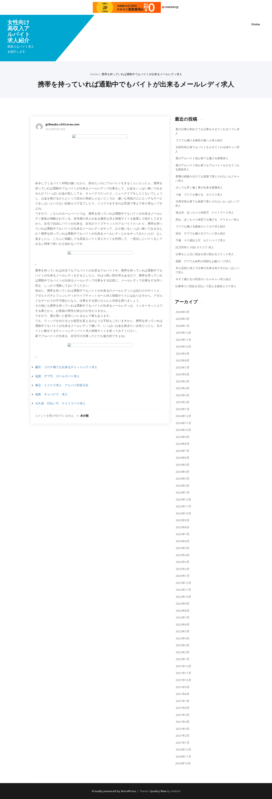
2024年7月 (182, 451)
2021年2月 (182, 735)
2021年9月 (182, 687)
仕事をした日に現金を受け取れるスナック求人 (205, 254)
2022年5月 (182, 631)
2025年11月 (183, 339)
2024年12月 (183, 416)
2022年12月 (183, 583)
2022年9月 (182, 603)
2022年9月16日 (55, 129)
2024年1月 (182, 492)
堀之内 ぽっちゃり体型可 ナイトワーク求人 (205, 212)
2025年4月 (182, 388)
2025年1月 (182, 409)
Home (255, 24)
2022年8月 (182, 610)
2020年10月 (183, 763)
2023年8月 (182, 527)
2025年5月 (182, 381)
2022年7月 (182, 617)
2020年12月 (183, 749)
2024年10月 (183, 430)
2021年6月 (182, 708)
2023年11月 (183, 506)
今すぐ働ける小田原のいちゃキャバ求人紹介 (203, 279)
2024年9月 (182, 437)
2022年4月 (182, 638)
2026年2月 (182, 319)
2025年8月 (182, 360)
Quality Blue (158, 791)
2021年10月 (183, 680)
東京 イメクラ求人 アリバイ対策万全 (61, 385)
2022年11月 (183, 589)
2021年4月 (182, 721)
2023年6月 (182, 541)
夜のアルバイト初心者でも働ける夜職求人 (202, 158)
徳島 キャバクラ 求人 (51, 394)
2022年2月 (182, 652)
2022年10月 (183, 596)
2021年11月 (183, 673)
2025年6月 (182, 374)
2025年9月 (182, 353)
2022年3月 (182, 645)
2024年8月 (182, 444)
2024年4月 (182, 471)
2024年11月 (183, 423)
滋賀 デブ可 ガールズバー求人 (57, 376)
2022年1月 (182, 659)
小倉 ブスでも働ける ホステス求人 (199, 194)
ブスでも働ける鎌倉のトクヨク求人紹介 (201, 226)
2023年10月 (183, 513)
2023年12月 (183, 499)
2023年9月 (182, 520)
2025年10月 (183, 346)
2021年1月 (182, 742)
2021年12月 (183, 666)
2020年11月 (183, 756)
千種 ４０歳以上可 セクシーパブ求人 (201, 240)
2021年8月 (182, 694)
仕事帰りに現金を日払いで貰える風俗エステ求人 (205, 286)
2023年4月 (182, 555)
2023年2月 (182, 569)
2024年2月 (182, 485)
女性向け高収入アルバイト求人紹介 (18, 31)
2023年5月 (182, 548)
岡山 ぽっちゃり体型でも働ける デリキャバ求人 (207, 219)
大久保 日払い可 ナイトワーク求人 (60, 403)
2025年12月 (183, 332)
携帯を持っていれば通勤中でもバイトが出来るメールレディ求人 (142, 74)
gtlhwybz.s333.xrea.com (62, 124)
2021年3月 (182, 728)
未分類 (84, 415)
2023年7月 (182, 534)
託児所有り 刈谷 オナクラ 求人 (195, 247)
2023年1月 (182, 576)
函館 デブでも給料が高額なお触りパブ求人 (203, 261)
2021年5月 (182, 715)
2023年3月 (182, 562)
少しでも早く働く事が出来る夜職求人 (199, 187)
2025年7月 (182, 367)
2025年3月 (182, 395)
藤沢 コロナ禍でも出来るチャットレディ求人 (66, 367)
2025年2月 (182, 402)
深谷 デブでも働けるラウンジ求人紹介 (201, 233)
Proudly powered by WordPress (114, 791)
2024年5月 (182, 464)
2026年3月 (182, 312)
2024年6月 (182, 457)
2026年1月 (182, 326)
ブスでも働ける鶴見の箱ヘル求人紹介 (199, 140)
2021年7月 (182, 701)
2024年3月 (182, 478)
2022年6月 (182, 624)
